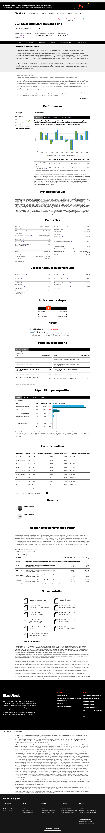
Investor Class (19, 453)
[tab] (24, 121)
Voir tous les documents (32, 641)
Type (17, 403)
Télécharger (87, 19)
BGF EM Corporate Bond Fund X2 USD (26, 360)
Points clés (42, 42)
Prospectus (78, 19)
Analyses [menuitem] (69, 13)
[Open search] (89, 13)
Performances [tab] (39, 113)
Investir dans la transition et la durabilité (68, 810)
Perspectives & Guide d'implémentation (87, 810)
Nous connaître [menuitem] (33, 13)
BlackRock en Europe (7, 810)
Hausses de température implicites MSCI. (45, 657)
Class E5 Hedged (20, 460)
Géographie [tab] (26, 397)
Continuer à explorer (52, 828)
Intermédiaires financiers (88, 1)
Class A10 (18, 456)
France (99, 1)
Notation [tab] (43, 397)
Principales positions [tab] (21, 349)
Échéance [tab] (35, 397)
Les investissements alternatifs (48, 810)
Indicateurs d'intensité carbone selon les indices (32, 656)
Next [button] (57, 493)
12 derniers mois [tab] (66, 117)
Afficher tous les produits (27, 810)
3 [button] (51, 493)
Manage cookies (88, 717)
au (15, 554)
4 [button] (53, 493)
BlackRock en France (7, 808)
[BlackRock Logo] (11, 696)
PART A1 (18, 477)
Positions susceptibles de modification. (25, 384)
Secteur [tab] (18, 397)
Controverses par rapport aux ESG (26, 657)
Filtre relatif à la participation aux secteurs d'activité (56, 656)
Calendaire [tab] (38, 117)
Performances (30, 42)
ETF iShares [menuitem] (60, 13)
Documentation (82, 42)
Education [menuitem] (78, 13)
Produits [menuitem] (43, 13)
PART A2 (18, 484)
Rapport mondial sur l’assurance (86, 815)
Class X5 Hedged (20, 470)
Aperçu (19, 42)
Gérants (52, 42)
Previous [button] (45, 493)
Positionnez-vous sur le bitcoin (47, 812)
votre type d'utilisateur (46, 7)
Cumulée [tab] (55, 117)
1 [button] (46, 493)
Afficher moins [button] (83, 98)
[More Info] (67, 34)
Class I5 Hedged (20, 467)
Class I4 (18, 463)
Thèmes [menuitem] (51, 13)
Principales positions (66, 42)
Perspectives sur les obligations (85, 821)
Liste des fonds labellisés (27, 812)
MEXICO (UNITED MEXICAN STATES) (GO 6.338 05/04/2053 (66, 360)
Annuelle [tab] (46, 117)
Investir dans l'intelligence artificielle (68, 812)
